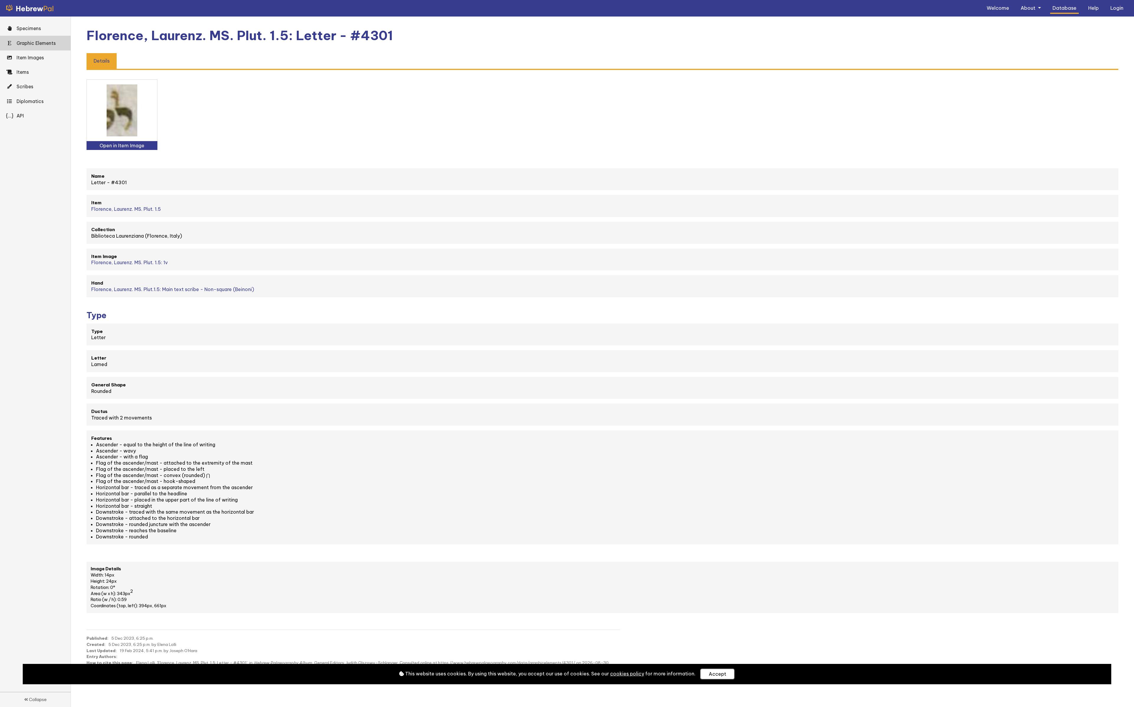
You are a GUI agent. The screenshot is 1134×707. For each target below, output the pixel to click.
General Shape (108, 385)
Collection (103, 229)
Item (96, 202)
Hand (97, 283)
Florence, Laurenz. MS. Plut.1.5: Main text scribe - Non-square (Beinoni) (172, 289)
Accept (717, 674)
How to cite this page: (110, 662)
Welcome (998, 8)
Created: (96, 644)
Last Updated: (102, 650)
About (1029, 8)
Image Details (106, 569)
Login (1116, 8)
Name (98, 176)
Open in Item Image (122, 145)
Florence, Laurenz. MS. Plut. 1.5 (126, 209)
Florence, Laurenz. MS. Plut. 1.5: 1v (129, 262)
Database (1064, 8)
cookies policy (627, 674)
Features (101, 438)
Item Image (104, 256)
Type (97, 331)
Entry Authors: (102, 656)
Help (1093, 8)
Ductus (99, 411)
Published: (97, 638)
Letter (98, 358)
